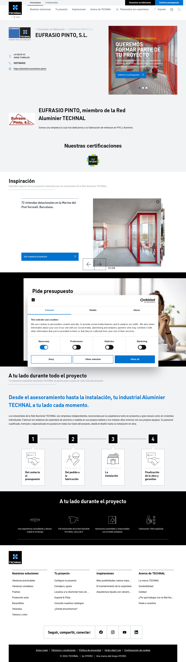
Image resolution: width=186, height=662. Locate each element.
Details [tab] (93, 310)
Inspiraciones (79, 9)
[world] (172, 9)
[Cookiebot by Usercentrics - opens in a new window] (142, 300)
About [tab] (136, 310)
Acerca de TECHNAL (100, 9)
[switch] (77, 347)
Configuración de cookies (137, 650)
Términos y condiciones (63, 650)
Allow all (134, 359)
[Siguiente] (100, 264)
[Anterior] (88, 264)
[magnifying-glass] (179, 9)
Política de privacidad (90, 650)
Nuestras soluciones (40, 9)
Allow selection (93, 359)
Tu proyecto (61, 9)
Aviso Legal (42, 650)
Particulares (35, 2)
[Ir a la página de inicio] (15, 10)
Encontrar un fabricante (51, 29)
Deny (51, 359)
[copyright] (157, 201)
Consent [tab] (49, 310)
